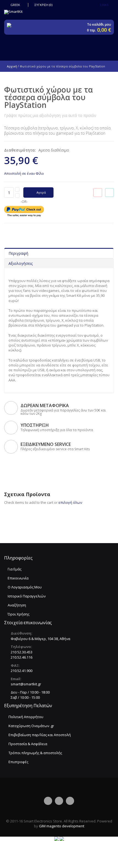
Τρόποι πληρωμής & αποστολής (35, 752)
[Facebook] (48, 801)
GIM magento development (61, 826)
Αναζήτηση (17, 605)
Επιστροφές (18, 761)
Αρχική (12, 66)
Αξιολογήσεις (21, 263)
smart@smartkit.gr (26, 684)
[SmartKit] (59, 12)
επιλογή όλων (70, 502)
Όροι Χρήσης (18, 614)
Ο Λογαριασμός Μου (25, 587)
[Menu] (65, 45)
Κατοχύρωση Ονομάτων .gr (31, 725)
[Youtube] (70, 801)
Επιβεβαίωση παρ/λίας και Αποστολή (40, 734)
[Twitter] (59, 801)
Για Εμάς (14, 569)
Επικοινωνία (18, 578)
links (104, 5)
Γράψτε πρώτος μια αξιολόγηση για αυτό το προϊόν (50, 115)
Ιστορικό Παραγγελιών (27, 596)
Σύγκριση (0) (43, 5)
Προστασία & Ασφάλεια (28, 743)
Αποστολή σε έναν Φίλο (24, 173)
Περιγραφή (18, 253)
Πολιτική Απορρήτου (26, 716)
